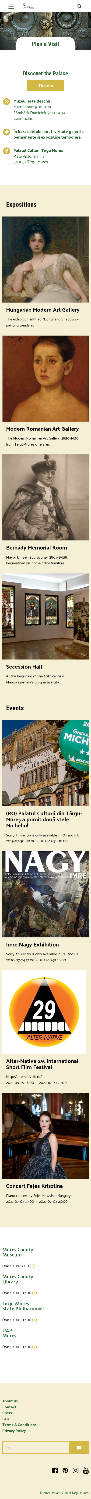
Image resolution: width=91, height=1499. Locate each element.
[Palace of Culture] (45, 8)
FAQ (5, 1418)
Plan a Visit (45, 43)
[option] (45, 25)
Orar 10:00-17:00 (16, 1265)
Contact (9, 1406)
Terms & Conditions (19, 1424)
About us (10, 1400)
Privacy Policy (14, 1430)
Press (7, 1412)
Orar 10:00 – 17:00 (17, 1292)
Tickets (45, 85)
